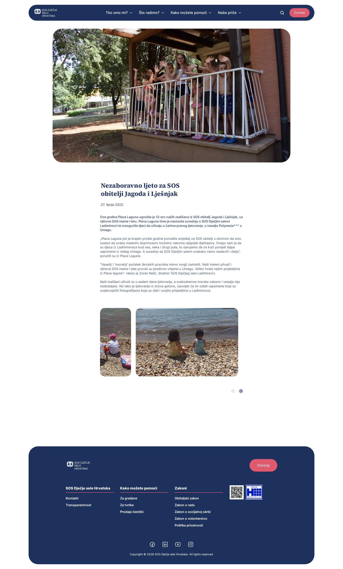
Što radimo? (149, 13)
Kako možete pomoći (189, 13)
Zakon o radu (185, 505)
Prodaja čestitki (132, 512)
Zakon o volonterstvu (191, 518)
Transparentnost (78, 505)
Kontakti (72, 498)
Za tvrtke (127, 505)
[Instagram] (190, 544)
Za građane (128, 498)
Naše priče (227, 13)
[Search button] (282, 12)
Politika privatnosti (189, 525)
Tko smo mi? (117, 13)
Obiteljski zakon (187, 498)
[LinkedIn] (165, 544)
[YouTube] (178, 544)
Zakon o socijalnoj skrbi (193, 512)
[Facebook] (152, 544)
